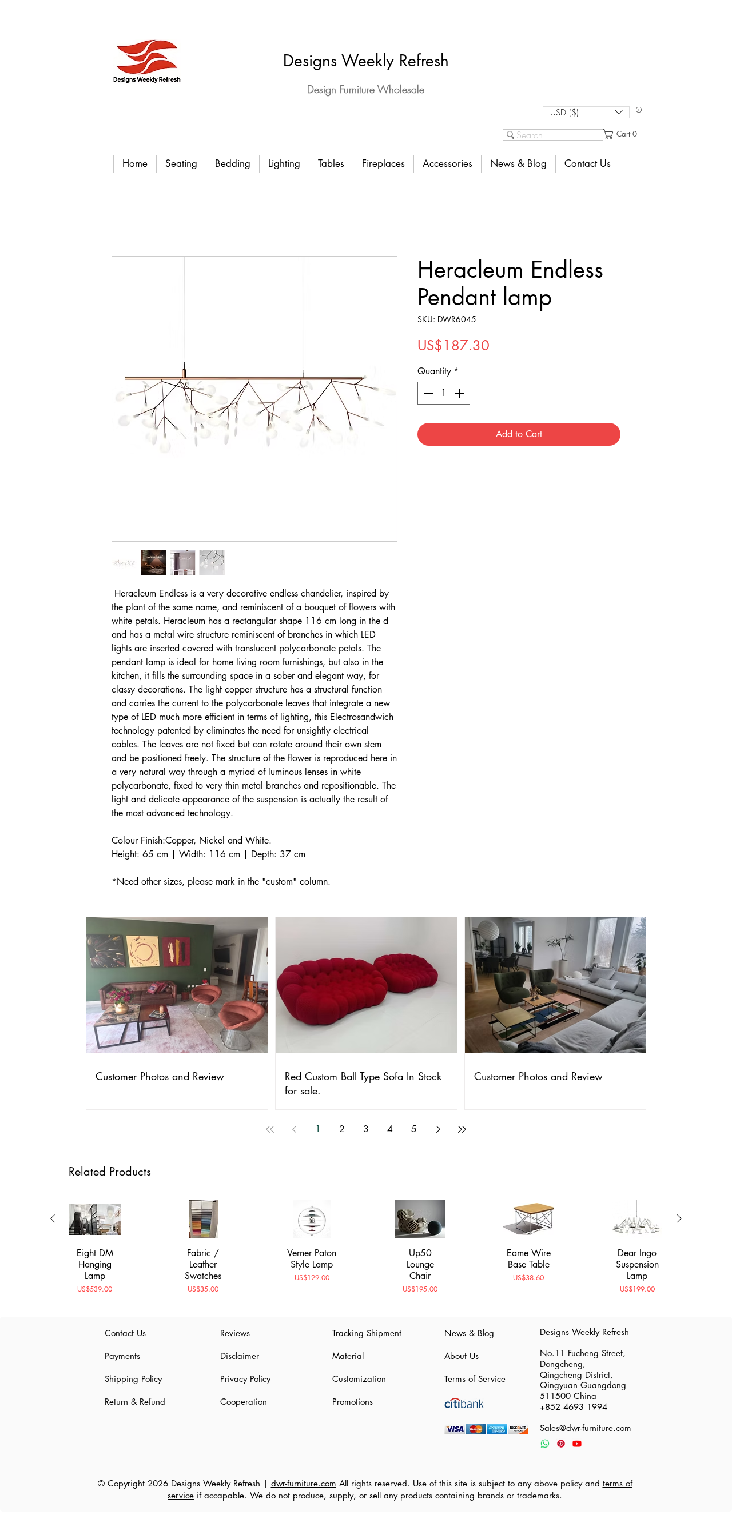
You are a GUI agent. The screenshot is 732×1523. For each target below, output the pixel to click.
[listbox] (586, 112)
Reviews (235, 1333)
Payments (122, 1355)
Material (348, 1355)
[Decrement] (427, 393)
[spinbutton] (443, 393)
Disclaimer (239, 1355)
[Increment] (460, 393)
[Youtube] (577, 1443)
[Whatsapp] (545, 1443)
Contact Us (125, 1333)
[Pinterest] (561, 1443)
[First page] (270, 1129)
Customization (359, 1378)
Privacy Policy (245, 1378)
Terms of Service (475, 1378)
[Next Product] (679, 1218)
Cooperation (243, 1401)
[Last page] (462, 1129)
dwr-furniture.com (303, 1483)
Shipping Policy (133, 1378)
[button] (586, 112)
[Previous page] (294, 1129)
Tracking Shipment (365, 1333)
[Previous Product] (52, 1218)
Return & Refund (135, 1401)
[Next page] (438, 1129)
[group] (366, 1253)
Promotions (352, 1401)
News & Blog (469, 1333)
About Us (461, 1355)
